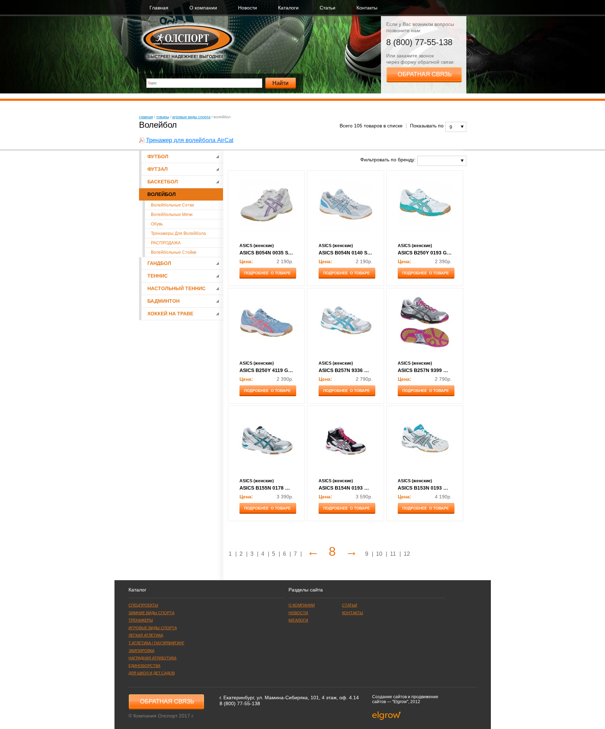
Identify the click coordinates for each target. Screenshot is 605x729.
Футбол (157, 156)
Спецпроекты (143, 605)
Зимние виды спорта (151, 613)
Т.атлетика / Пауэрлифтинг (156, 643)
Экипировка (141, 651)
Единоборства (144, 666)
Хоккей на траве (170, 313)
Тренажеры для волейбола (178, 233)
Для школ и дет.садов (151, 673)
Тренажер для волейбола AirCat (190, 140)
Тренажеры (140, 620)
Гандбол (159, 263)
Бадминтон (163, 301)
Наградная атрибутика (152, 658)
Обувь (157, 224)
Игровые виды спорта (191, 117)
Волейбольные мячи (172, 214)
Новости (247, 7)
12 (407, 554)
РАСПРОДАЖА (166, 242)
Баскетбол (162, 181)
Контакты (366, 7)
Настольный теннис (176, 288)
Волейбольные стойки (173, 252)
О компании (203, 7)
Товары (162, 117)
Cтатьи (327, 7)
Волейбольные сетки (172, 205)
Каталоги (288, 7)
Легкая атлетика (145, 635)
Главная (158, 7)
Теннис (157, 276)
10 (379, 554)
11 (393, 554)
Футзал (157, 169)
